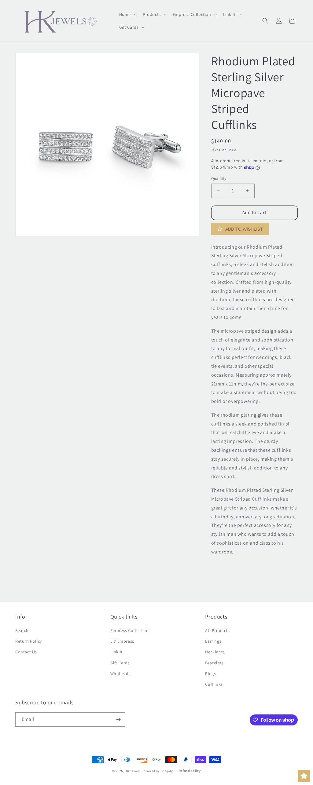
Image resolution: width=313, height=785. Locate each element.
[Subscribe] (118, 719)
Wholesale (120, 673)
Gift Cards (120, 663)
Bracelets (214, 663)
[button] (127, 14)
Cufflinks (214, 684)
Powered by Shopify (157, 771)
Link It (116, 652)
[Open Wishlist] (304, 776)
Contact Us (26, 652)
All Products (217, 630)
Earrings (213, 641)
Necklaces (215, 652)
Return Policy (28, 641)
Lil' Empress (122, 641)
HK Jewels (133, 771)
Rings (210, 673)
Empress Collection (129, 630)
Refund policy (190, 771)
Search (22, 630)
